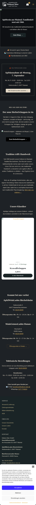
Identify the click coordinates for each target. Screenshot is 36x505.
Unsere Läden (6, 425)
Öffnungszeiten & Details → (18, 346)
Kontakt (4, 429)
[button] (33, 467)
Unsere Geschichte (8, 423)
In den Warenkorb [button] (17, 275)
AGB (3, 413)
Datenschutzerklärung (15, 502)
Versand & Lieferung (8, 404)
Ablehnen (18, 493)
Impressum (25, 502)
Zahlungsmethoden (8, 407)
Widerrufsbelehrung (8, 410)
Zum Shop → (18, 35)
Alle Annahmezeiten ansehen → (18, 90)
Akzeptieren (18, 487)
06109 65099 (19, 310)
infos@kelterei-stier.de (13, 463)
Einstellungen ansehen (18, 498)
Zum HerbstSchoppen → (18, 139)
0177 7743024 (22, 389)
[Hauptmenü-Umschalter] (33, 4)
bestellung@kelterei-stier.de (21, 387)
